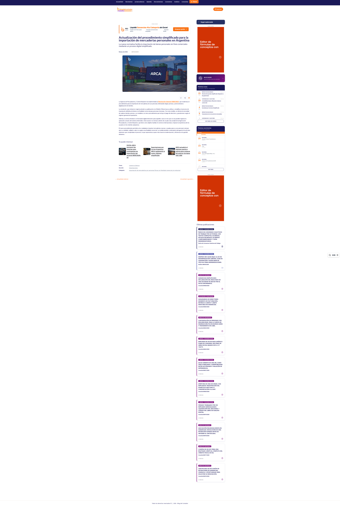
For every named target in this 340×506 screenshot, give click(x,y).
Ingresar (219, 9)
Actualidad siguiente (187, 179)
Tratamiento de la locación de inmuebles (212, 114)
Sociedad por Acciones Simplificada (210, 108)
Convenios (168, 1)
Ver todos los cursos (210, 121)
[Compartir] (185, 98)
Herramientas (158, 1)
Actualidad (119, 1)
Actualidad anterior (121, 179)
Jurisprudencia (139, 1)
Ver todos (210, 169)
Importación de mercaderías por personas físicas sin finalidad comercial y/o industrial (154, 170)
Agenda (149, 1)
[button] (211, 22)
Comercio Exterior (134, 165)
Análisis (176, 1)
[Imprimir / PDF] (189, 98)
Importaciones (133, 168)
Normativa (128, 1)
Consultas (185, 1)
